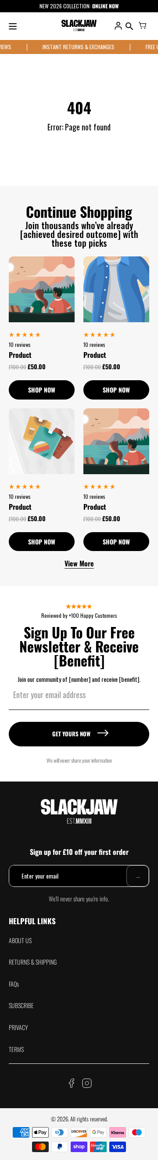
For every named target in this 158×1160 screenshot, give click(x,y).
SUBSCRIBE (21, 1005)
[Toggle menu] (13, 26)
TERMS (16, 1049)
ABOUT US (20, 940)
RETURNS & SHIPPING (33, 961)
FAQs (14, 983)
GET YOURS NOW (71, 733)
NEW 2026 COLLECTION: (66, 6)
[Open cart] (142, 26)
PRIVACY (18, 1027)
